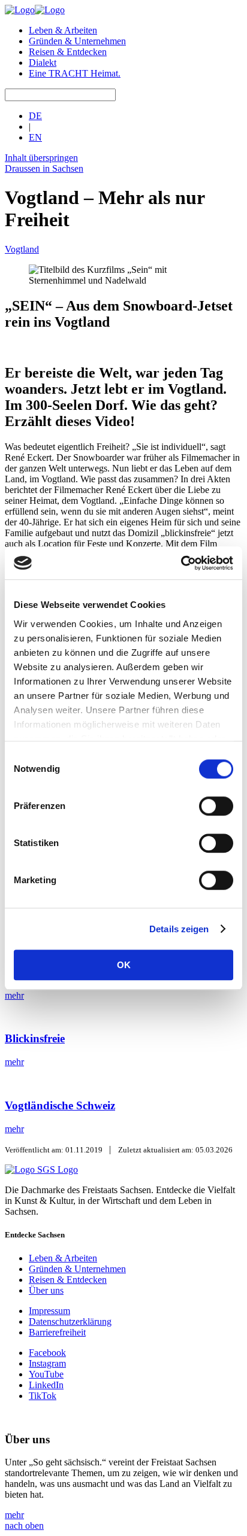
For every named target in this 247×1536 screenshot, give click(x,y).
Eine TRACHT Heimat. (75, 73)
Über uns (46, 1290)
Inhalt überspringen (41, 158)
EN (35, 137)
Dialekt (42, 62)
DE (35, 116)
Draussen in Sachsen (44, 168)
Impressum (49, 1311)
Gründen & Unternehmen (77, 41)
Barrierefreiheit (57, 1332)
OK (124, 965)
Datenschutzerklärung (70, 1321)
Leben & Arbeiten (63, 30)
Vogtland (22, 249)
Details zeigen (179, 929)
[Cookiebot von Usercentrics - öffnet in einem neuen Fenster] (180, 563)
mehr (14, 1515)
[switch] (216, 806)
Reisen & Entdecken (68, 52)
